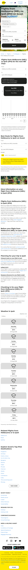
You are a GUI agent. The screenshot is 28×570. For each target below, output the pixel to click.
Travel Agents (4, 517)
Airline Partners (5, 501)
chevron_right (26, 91)
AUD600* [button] (12, 16)
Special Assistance (6, 530)
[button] (9, 24)
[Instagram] (11, 540)
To (3, 34)
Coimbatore (4, 475)
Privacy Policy (4, 560)
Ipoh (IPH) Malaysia (7, 36)
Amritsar (3, 453)
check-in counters (10, 293)
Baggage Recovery (6, 534)
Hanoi (2, 473)
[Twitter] (15, 540)
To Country (6, 552)
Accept (14, 567)
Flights (9, 54)
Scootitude (4, 495)
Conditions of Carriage (7, 528)
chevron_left (2, 91)
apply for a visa (7, 244)
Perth (2, 437)
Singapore (3, 451)
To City (11, 552)
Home (2, 54)
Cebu (2, 477)
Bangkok (3, 460)
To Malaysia (16, 54)
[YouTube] (20, 540)
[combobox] (13, 69)
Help (2, 525)
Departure (5, 39)
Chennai (3, 469)
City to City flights (18, 552)
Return (16, 39)
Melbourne (4, 435)
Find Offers (14, 93)
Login (11, 2)
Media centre (4, 497)
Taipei (2, 464)
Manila (2, 471)
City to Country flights (6, 554)
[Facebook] (7, 540)
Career (2, 499)
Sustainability (4, 504)
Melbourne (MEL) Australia (9, 31)
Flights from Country (16, 554)
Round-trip (5, 21)
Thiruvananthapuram (6, 480)
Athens (3, 462)
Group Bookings (5, 520)
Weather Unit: (23, 313)
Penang (3, 482)
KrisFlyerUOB (4, 512)
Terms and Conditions (15, 560)
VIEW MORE (14, 486)
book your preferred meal (8, 261)
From (3, 30)
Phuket (3, 466)
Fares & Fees (4, 532)
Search (14, 45)
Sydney (3, 440)
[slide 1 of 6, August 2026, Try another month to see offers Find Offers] (14, 91)
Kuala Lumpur (4, 456)
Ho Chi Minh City (5, 458)
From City (24, 554)
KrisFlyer (3, 509)
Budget (3, 152)
